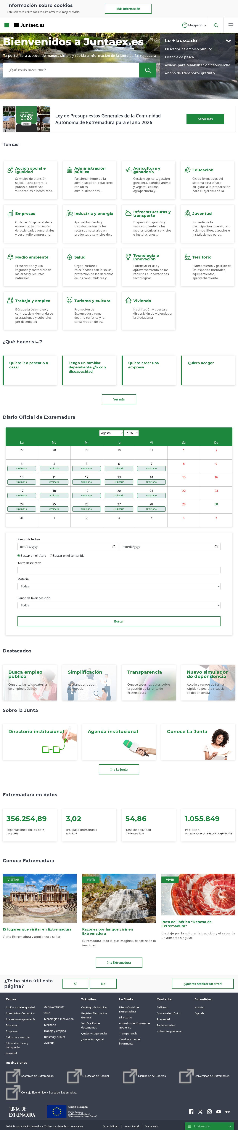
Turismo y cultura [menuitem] (54, 1037)
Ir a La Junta (119, 769)
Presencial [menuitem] (163, 1019)
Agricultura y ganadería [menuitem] (20, 1019)
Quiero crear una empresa (143, 365)
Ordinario (21, 468)
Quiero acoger (201, 363)
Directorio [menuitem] (125, 1017)
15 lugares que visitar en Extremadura (37, 929)
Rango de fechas (28, 539)
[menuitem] (30, 1076)
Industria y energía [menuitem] (17, 1037)
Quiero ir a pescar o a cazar (28, 365)
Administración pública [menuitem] (20, 1013)
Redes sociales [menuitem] (166, 1025)
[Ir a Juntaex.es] (17, 25)
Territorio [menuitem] (50, 1025)
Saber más (205, 119)
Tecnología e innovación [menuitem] (59, 1019)
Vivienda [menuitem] (49, 1043)
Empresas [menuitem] (12, 1031)
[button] (194, 25)
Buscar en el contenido (68, 556)
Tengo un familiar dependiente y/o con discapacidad (87, 367)
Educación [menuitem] (12, 1025)
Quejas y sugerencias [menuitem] (94, 1033)
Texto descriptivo (29, 563)
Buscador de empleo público (188, 49)
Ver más (119, 399)
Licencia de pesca (179, 57)
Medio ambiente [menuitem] (54, 1007)
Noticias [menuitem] (199, 1007)
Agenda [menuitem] (199, 1013)
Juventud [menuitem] (11, 1053)
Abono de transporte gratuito (190, 73)
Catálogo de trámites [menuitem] (94, 1007)
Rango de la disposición (33, 598)
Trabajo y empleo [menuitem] (55, 1031)
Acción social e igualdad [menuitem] (20, 1007)
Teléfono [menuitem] (162, 1007)
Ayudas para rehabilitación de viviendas (198, 65)
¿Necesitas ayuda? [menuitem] (92, 1039)
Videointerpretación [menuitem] (169, 1031)
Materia (23, 579)
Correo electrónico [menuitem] (169, 1013)
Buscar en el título (33, 556)
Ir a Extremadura (119, 963)
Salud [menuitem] (47, 1013)
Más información (128, 9)
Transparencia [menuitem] (128, 1033)
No (103, 984)
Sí (75, 984)
